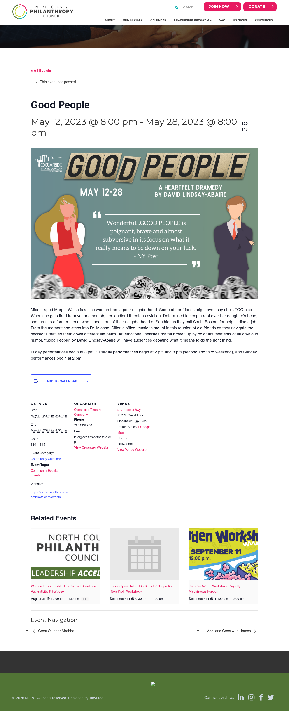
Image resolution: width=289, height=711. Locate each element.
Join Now (219, 7)
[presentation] (65, 554)
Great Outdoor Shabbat (56, 630)
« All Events (41, 70)
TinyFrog (96, 698)
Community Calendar (46, 458)
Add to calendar (62, 381)
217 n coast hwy (129, 409)
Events (35, 475)
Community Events (44, 470)
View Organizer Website (91, 447)
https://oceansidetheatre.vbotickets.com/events (49, 494)
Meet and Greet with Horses (229, 630)
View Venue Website (132, 449)
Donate (257, 7)
